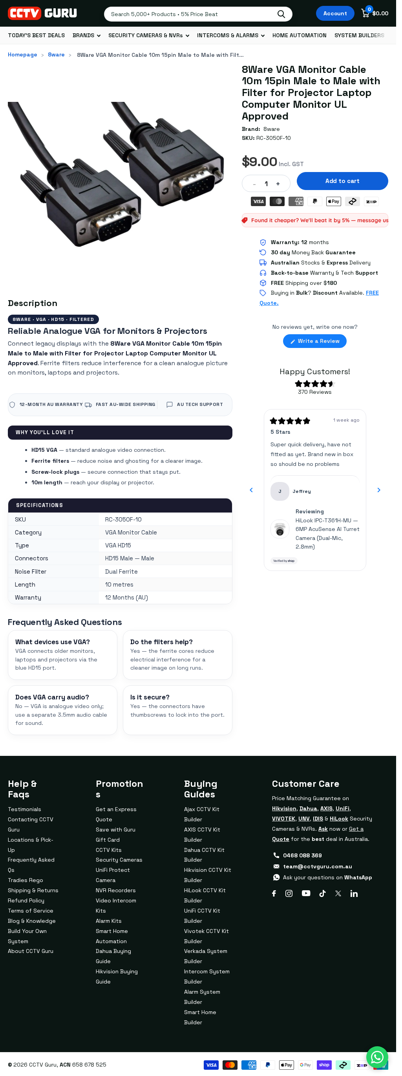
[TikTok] (323, 893)
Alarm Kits (109, 920)
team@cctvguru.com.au (317, 866)
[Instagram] (288, 893)
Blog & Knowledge (32, 920)
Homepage (22, 54)
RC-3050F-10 (273, 137)
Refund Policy (26, 900)
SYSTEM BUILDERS (359, 35)
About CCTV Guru (30, 951)
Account (335, 13)
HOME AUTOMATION (299, 35)
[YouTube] (306, 893)
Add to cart (342, 181)
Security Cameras (119, 859)
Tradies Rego (25, 880)
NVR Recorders (116, 890)
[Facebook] (274, 893)
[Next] (378, 490)
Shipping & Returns (33, 890)
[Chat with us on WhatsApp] (377, 1057)
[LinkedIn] (354, 893)
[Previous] (251, 490)
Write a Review (321, 342)
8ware (56, 54)
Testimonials (24, 809)
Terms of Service (30, 910)
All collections (86, 35)
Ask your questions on (327, 877)
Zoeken (281, 14)
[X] (338, 893)
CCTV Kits (109, 849)
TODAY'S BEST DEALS (36, 35)
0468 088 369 (302, 855)
